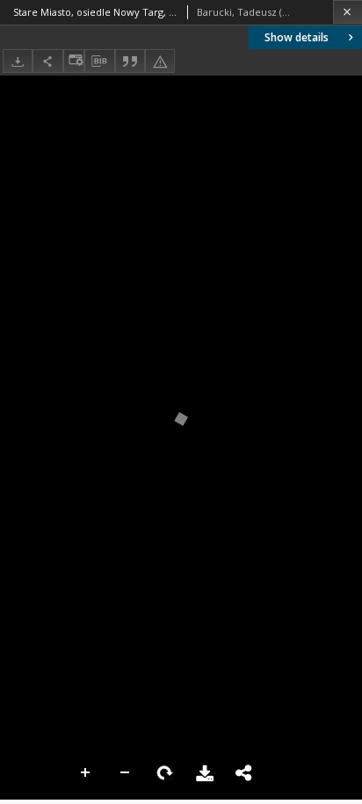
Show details (296, 37)
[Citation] (130, 61)
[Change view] (73, 61)
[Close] (347, 12)
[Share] (47, 61)
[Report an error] (160, 61)
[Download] (18, 61)
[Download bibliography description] (99, 61)
